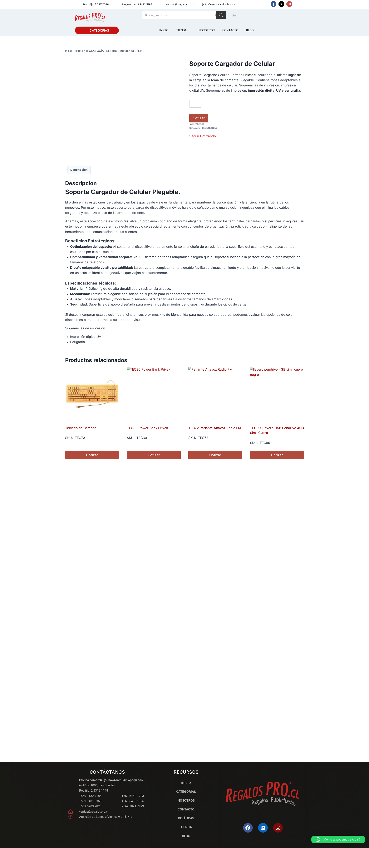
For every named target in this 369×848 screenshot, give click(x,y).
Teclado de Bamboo (80, 428)
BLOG (186, 836)
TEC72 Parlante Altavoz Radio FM (214, 428)
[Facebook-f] (273, 4)
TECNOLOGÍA (209, 127)
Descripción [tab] (79, 170)
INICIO (186, 783)
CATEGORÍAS (186, 792)
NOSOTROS (186, 800)
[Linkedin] (263, 828)
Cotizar (199, 118)
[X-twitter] (281, 4)
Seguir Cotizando (202, 136)
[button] (338, 839)
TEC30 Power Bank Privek (147, 428)
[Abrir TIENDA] (189, 30)
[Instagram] (289, 4)
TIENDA (186, 827)
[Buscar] (221, 15)
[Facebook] (248, 828)
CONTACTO (186, 809)
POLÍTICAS (186, 818)
